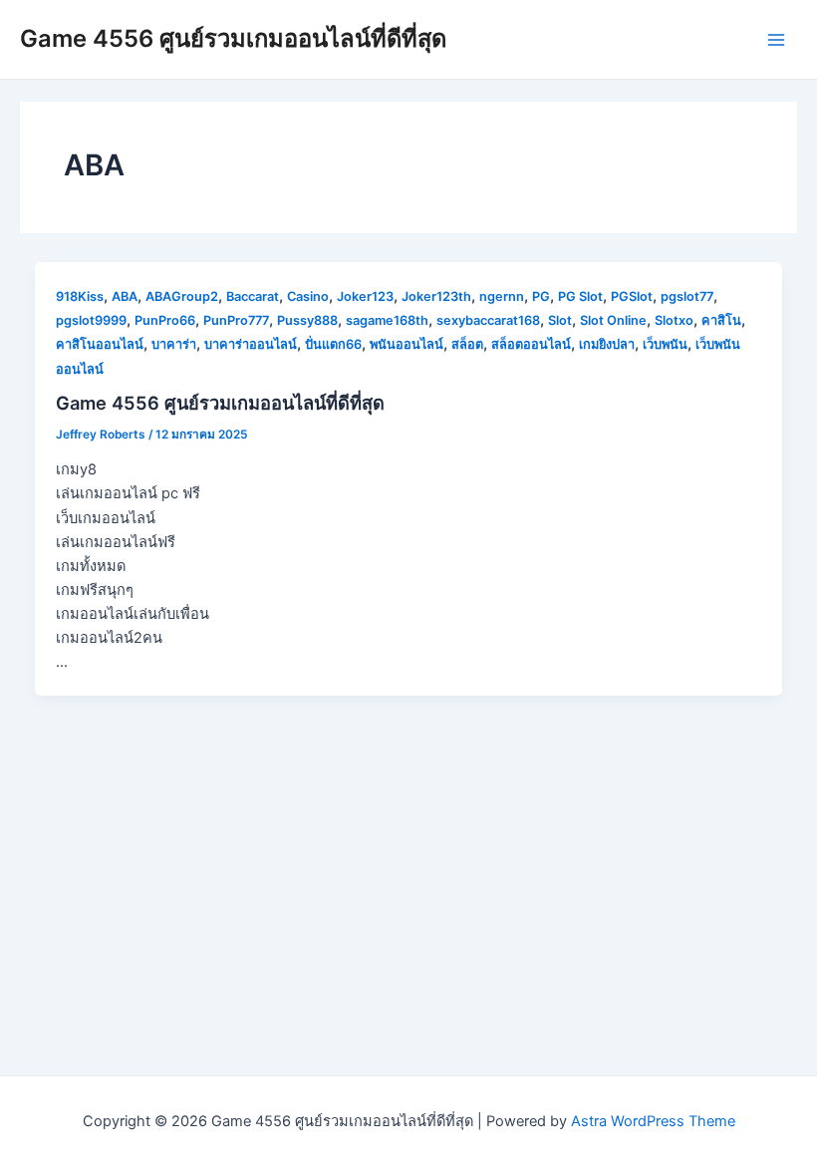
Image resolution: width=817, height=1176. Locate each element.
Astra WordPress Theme (653, 1121)
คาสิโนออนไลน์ (99, 344)
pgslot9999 (91, 320)
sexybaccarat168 (488, 320)
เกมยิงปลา (607, 344)
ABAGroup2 (181, 296)
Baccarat (252, 296)
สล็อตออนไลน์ (531, 344)
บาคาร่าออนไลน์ (250, 344)
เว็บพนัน (665, 344)
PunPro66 (165, 320)
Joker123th (436, 296)
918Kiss (80, 296)
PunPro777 (236, 320)
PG (541, 296)
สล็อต (467, 344)
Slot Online (613, 320)
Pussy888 (307, 320)
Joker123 (365, 296)
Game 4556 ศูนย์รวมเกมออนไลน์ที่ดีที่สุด (233, 38)
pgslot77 (687, 296)
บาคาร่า (173, 344)
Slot (560, 320)
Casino (308, 296)
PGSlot (632, 296)
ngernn (501, 296)
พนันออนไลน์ (406, 344)
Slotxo (674, 320)
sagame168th (387, 320)
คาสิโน (721, 320)
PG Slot (580, 296)
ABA (124, 296)
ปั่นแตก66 (333, 344)
